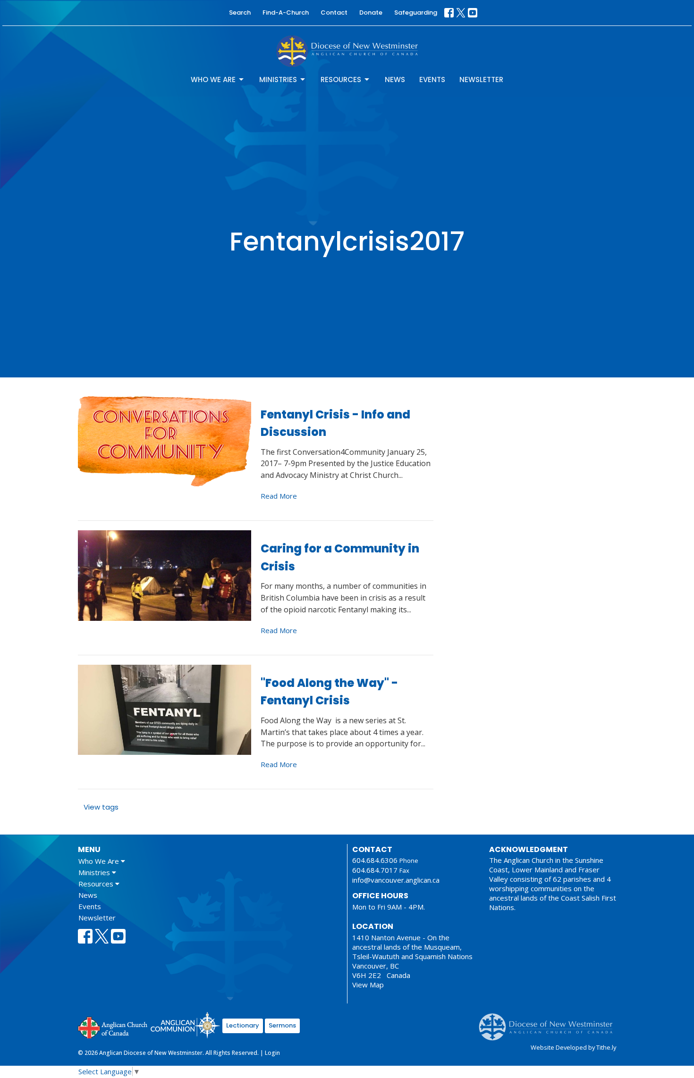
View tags (101, 807)
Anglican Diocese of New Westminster (549, 1022)
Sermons (282, 1025)
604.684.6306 (375, 860)
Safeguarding (415, 12)
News (395, 79)
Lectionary (242, 1025)
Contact (334, 12)
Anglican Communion (185, 1024)
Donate (370, 12)
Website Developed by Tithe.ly (573, 1047)
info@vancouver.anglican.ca (396, 880)
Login (272, 1053)
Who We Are (213, 79)
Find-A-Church (285, 12)
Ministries (278, 79)
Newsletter (481, 79)
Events (432, 79)
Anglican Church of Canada (113, 1026)
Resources (341, 79)
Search (240, 12)
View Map (368, 984)
